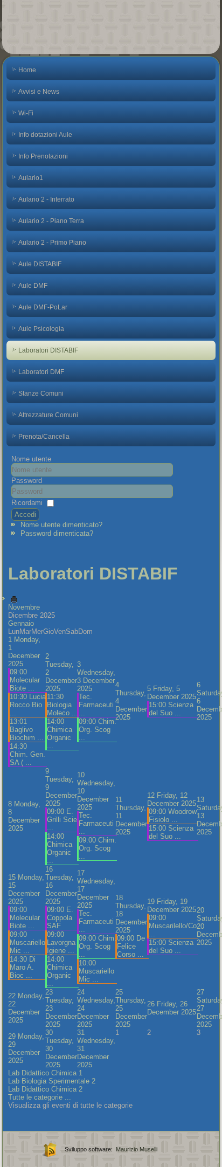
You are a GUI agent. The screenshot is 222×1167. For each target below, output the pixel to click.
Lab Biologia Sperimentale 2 (51, 1081)
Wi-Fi (25, 113)
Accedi (25, 514)
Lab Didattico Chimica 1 (45, 1073)
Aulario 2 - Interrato (46, 199)
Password (26, 481)
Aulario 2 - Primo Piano (52, 242)
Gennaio (21, 623)
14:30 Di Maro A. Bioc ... (23, 967)
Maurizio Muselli (136, 1149)
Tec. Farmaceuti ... (96, 705)
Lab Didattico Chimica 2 (45, 1089)
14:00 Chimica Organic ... (59, 733)
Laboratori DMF (41, 372)
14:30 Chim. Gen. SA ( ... (27, 754)
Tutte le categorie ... (39, 1097)
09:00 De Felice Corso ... (131, 946)
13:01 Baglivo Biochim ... (27, 729)
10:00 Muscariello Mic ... (96, 971)
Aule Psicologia (41, 329)
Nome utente (31, 459)
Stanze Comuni (41, 393)
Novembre (24, 607)
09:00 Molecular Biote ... (25, 680)
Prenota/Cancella (44, 436)
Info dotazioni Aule (45, 135)
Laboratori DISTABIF (48, 350)
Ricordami (27, 503)
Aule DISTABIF (39, 264)
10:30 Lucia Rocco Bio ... (28, 705)
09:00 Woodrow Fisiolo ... (173, 815)
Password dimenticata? (56, 533)
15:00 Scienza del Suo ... (171, 709)
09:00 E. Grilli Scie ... (62, 819)
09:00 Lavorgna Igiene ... (61, 942)
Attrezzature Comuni (48, 415)
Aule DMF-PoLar (42, 307)
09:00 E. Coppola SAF (60, 918)
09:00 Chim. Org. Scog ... (97, 729)
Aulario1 (30, 178)
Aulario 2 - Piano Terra (51, 221)
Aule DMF (32, 285)
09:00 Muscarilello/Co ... (173, 926)
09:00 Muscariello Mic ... (27, 942)
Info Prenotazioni (43, 156)
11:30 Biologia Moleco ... (62, 705)
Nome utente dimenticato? (61, 525)
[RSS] (48, 1149)
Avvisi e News (38, 91)
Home (27, 70)
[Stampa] (14, 599)
